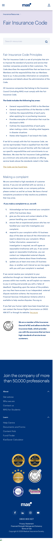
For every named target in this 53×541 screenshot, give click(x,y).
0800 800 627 (26, 519)
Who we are (9, 401)
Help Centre (9, 422)
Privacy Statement (26, 524)
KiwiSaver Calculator (13, 439)
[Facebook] (14, 512)
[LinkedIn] (22, 513)
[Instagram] (30, 512)
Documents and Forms (14, 427)
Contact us (8, 405)
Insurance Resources (11, 14)
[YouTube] (38, 512)
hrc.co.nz (34, 312)
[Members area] (48, 5)
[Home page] (26, 5)
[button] (26, 391)
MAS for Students (11, 409)
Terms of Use (27, 529)
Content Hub (9, 431)
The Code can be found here (15, 167)
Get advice (8, 397)
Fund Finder (9, 435)
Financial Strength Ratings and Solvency (26, 526)
